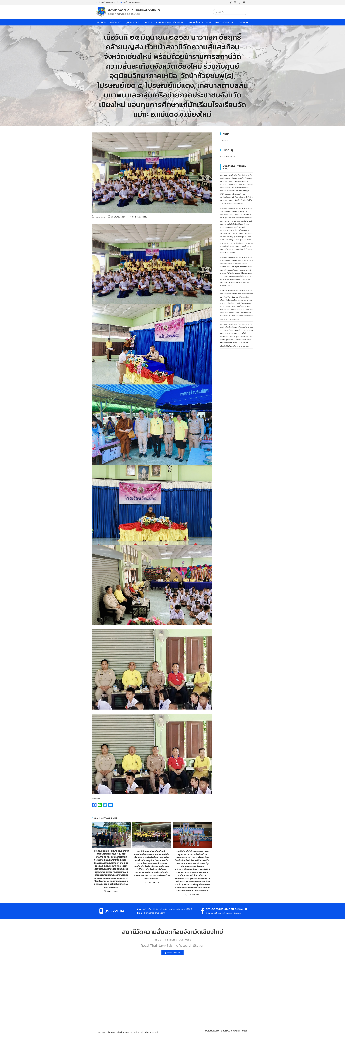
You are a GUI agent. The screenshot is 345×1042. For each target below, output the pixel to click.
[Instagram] (235, 2)
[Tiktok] (240, 2)
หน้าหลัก (101, 22)
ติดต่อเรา (243, 22)
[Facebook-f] (231, 2)
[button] (172, 952)
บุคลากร (148, 22)
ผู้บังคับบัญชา (132, 22)
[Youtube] (244, 2)
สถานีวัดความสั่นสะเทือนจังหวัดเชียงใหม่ (136, 10)
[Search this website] (236, 140)
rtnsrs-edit (100, 216)
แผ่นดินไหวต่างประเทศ (200, 22)
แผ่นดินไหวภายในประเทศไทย (170, 22)
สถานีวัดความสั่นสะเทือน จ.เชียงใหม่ (226, 909)
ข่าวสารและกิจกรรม (224, 22)
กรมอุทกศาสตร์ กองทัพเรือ (124, 14)
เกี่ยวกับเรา (115, 22)
